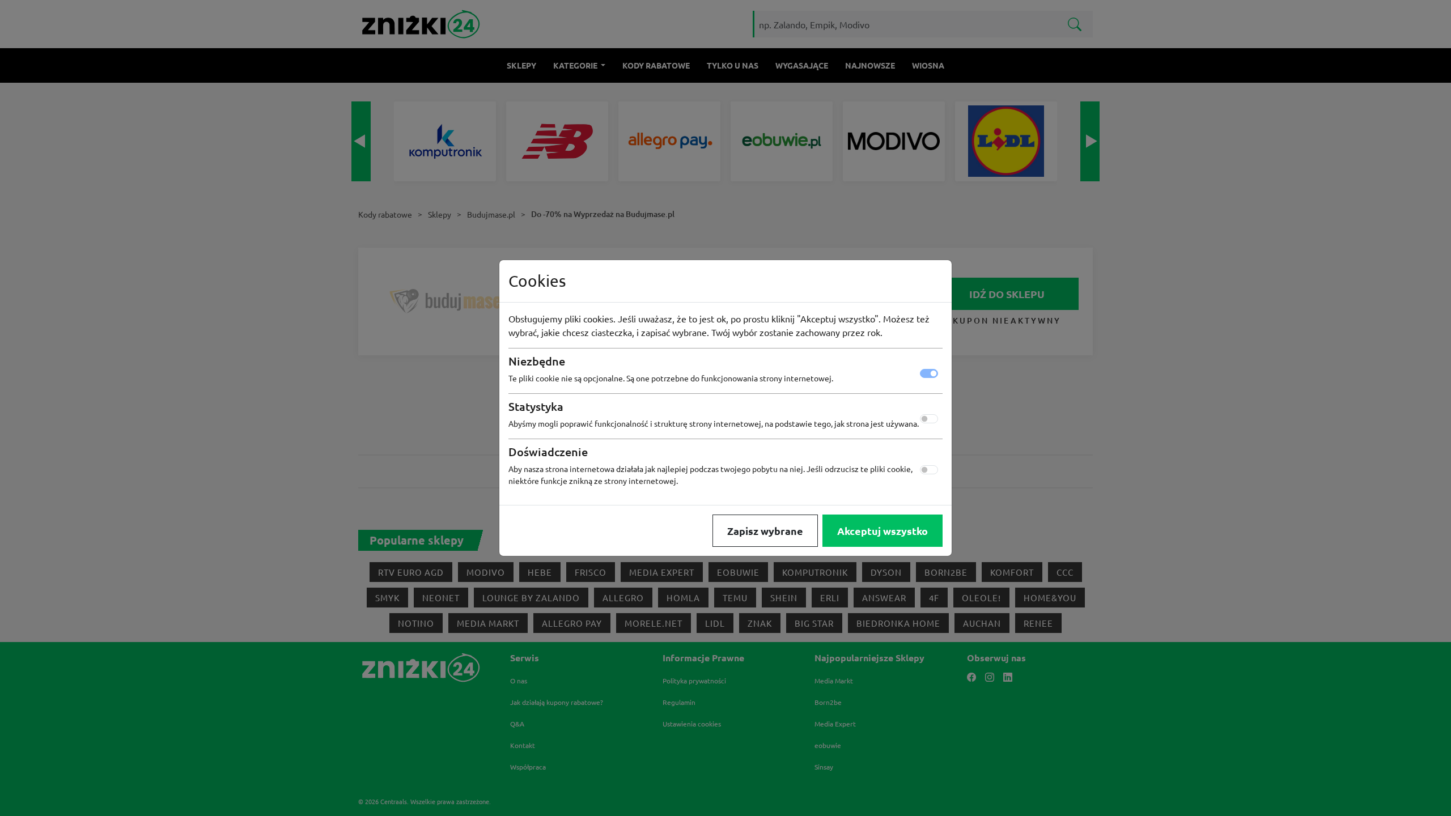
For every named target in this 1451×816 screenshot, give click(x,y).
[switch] (929, 418)
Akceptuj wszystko (882, 530)
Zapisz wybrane (765, 530)
